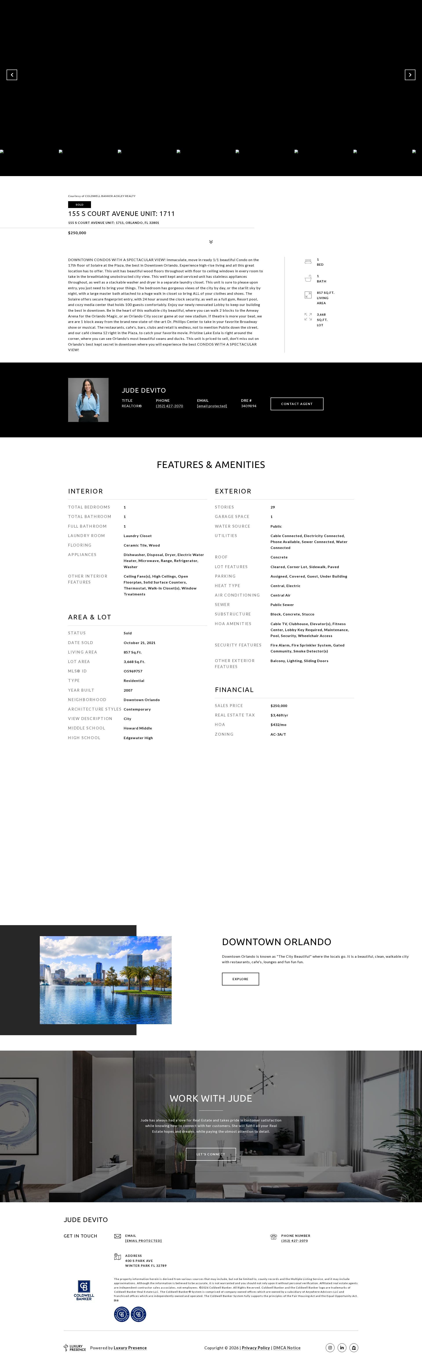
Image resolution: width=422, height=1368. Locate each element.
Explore (241, 979)
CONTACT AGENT (297, 404)
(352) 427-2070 (169, 406)
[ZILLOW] (353, 1347)
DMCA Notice (287, 1347)
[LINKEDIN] (342, 1347)
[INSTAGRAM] (330, 1347)
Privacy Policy (256, 1347)
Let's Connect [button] (211, 1154)
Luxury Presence (130, 1347)
